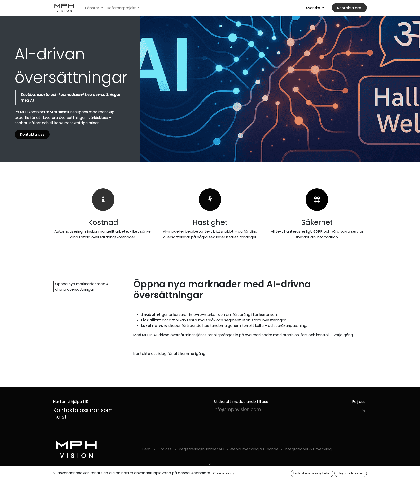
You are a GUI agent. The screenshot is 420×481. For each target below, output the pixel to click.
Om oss (165, 449)
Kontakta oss (349, 7)
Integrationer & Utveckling (308, 449)
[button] (210, 464)
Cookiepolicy (223, 473)
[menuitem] (93, 8)
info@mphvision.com (237, 409)
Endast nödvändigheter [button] (312, 473)
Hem (146, 449)
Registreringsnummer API (201, 449)
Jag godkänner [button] (350, 473)
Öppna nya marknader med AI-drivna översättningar (83, 286)
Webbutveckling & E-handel (254, 449)
